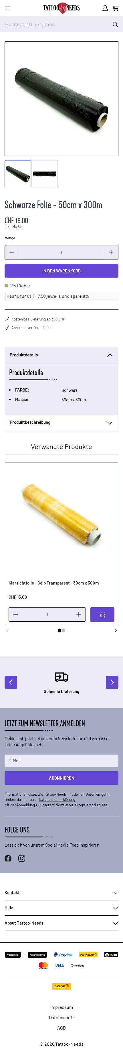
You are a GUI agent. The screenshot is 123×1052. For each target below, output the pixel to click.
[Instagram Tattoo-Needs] (21, 858)
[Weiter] (115, 630)
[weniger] (12, 252)
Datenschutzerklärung (57, 799)
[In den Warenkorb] (102, 614)
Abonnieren (61, 777)
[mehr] (111, 252)
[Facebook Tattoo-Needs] (8, 858)
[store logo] (61, 8)
